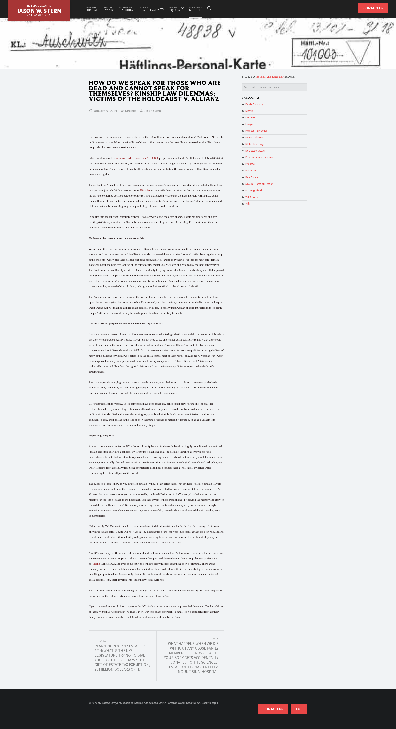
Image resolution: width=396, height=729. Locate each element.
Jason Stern (152, 111)
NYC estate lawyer (255, 150)
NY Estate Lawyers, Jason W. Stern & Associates (128, 703)
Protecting (251, 170)
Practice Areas (149, 9)
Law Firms (251, 117)
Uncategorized (253, 190)
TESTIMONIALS (127, 9)
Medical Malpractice (256, 130)
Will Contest (252, 197)
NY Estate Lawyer (270, 76)
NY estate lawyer (254, 137)
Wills (247, 203)
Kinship (130, 111)
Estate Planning (254, 104)
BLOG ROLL (195, 9)
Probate (250, 164)
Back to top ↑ (210, 703)
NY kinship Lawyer (255, 144)
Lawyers (109, 9)
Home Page (92, 9)
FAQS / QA (174, 9)
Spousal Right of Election (259, 184)
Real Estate (251, 177)
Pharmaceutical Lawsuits (259, 157)
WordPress (185, 703)
